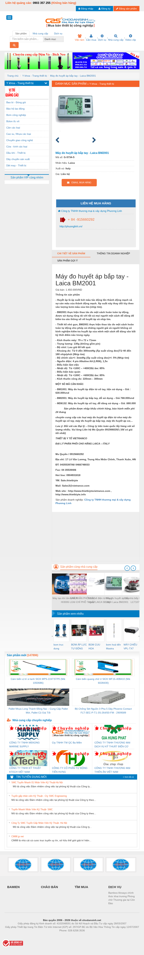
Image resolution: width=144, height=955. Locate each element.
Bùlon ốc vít (12, 121)
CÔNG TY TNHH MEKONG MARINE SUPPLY (24, 744)
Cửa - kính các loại (16, 146)
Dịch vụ (102, 39)
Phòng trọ (49, 935)
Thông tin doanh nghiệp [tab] (113, 253)
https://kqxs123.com (89, 935)
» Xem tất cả (128, 777)
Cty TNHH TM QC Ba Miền (67, 742)
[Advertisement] (95, 536)
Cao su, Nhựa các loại (18, 133)
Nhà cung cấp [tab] (40, 33)
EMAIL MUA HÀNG (80, 182)
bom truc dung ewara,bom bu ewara (60, 646)
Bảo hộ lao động (15, 108)
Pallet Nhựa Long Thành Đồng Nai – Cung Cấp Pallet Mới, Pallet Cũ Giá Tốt (38, 710)
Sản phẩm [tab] (21, 33)
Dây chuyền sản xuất (18, 159)
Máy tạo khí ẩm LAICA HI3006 (65, 600)
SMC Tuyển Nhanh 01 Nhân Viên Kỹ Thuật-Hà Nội (37, 782)
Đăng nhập (87, 8)
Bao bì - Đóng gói (16, 102)
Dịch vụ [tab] (58, 33)
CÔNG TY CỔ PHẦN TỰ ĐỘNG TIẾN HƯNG (69, 770)
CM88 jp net (17, 836)
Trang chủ (12, 75)
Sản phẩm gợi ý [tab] (67, 260)
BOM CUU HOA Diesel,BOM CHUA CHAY (95, 646)
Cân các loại (13, 127)
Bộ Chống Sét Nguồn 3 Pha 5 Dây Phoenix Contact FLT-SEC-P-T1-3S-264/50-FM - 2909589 (103, 710)
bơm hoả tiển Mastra (113, 646)
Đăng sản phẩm (128, 8)
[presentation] (127, 568)
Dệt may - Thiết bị (16, 165)
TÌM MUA (81, 887)
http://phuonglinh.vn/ (70, 226)
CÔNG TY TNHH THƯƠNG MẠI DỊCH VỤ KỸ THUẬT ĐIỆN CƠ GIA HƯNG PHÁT (112, 744)
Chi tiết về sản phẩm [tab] (71, 253)
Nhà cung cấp (115, 39)
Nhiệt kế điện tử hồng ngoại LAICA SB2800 (100, 600)
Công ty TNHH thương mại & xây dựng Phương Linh (91, 210)
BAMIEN (13, 887)
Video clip (130, 39)
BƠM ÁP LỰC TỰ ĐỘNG (79, 646)
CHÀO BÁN (49, 887)
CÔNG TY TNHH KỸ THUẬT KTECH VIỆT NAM (25, 770)
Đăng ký (105, 8)
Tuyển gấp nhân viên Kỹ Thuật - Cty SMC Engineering (39, 796)
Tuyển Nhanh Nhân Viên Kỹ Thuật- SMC (32, 809)
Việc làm (79, 39)
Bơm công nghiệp (16, 115)
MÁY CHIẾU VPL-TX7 (130, 646)
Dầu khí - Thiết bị (15, 152)
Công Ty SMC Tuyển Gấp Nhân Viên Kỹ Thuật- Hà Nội (39, 823)
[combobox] (62, 39)
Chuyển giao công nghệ (19, 140)
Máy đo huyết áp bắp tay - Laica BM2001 (73, 75)
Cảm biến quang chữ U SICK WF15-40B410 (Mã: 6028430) (103, 681)
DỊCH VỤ (114, 887)
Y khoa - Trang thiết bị (34, 75)
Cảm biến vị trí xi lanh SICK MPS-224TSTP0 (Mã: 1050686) (38, 681)
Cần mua (91, 39)
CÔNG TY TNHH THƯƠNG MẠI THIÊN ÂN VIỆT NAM (112, 770)
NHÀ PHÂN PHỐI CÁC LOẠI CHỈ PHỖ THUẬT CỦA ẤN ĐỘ (82, 600)
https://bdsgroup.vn (67, 935)
